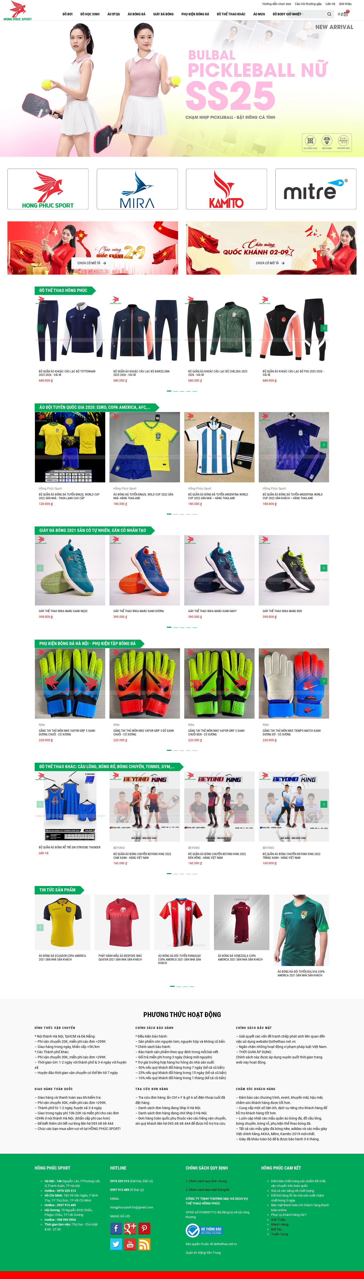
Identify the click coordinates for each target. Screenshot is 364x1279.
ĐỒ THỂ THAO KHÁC (231, 14)
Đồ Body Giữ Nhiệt (287, 14)
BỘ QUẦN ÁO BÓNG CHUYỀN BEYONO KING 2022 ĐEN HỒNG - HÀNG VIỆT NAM (217, 856)
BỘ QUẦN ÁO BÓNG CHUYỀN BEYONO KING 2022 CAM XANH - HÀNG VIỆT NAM (142, 856)
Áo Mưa (259, 14)
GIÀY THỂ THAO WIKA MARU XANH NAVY (212, 611)
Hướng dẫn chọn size (276, 4)
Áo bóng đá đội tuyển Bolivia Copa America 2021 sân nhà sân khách (301, 973)
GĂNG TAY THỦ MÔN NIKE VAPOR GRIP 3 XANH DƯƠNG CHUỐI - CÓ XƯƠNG (67, 732)
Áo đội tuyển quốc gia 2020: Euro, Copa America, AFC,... (95, 407)
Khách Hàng (279, 1224)
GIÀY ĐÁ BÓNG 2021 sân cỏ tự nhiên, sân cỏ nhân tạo (92, 530)
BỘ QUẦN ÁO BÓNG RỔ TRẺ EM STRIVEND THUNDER (69, 847)
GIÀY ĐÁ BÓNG (163, 14)
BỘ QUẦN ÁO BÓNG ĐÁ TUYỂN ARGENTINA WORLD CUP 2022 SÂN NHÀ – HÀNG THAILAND (218, 496)
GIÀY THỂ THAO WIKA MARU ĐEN (282, 611)
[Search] (329, 14)
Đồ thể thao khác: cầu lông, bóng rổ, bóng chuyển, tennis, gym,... (107, 766)
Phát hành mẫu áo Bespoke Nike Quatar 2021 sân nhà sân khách (120, 957)
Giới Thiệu (278, 1220)
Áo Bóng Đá (136, 14)
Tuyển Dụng (279, 1234)
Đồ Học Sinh (90, 14)
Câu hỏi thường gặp (308, 4)
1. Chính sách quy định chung (206, 1181)
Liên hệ (330, 4)
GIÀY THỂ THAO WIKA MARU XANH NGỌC (63, 611)
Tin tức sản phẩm (57, 889)
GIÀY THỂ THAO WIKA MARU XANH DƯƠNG (138, 611)
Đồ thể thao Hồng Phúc (63, 290)
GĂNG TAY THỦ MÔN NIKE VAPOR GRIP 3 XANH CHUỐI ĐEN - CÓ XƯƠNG (216, 732)
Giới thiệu (345, 4)
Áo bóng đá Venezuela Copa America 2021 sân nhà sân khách (240, 957)
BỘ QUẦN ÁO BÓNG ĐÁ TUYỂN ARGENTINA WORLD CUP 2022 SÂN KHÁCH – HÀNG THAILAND (293, 496)
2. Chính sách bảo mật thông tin (208, 1190)
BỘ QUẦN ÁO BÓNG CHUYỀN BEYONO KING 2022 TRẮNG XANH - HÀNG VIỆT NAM (291, 856)
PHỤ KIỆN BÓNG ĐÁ (195, 14)
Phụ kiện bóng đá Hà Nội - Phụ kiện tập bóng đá (87, 643)
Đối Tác (276, 1229)
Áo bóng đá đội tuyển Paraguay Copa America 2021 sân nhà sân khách (179, 959)
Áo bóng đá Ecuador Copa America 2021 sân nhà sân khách (62, 957)
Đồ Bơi (68, 14)
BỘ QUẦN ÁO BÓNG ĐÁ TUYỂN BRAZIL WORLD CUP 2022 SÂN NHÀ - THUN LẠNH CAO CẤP (69, 496)
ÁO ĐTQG (113, 14)
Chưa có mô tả (89, 263)
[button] (40, 328)
